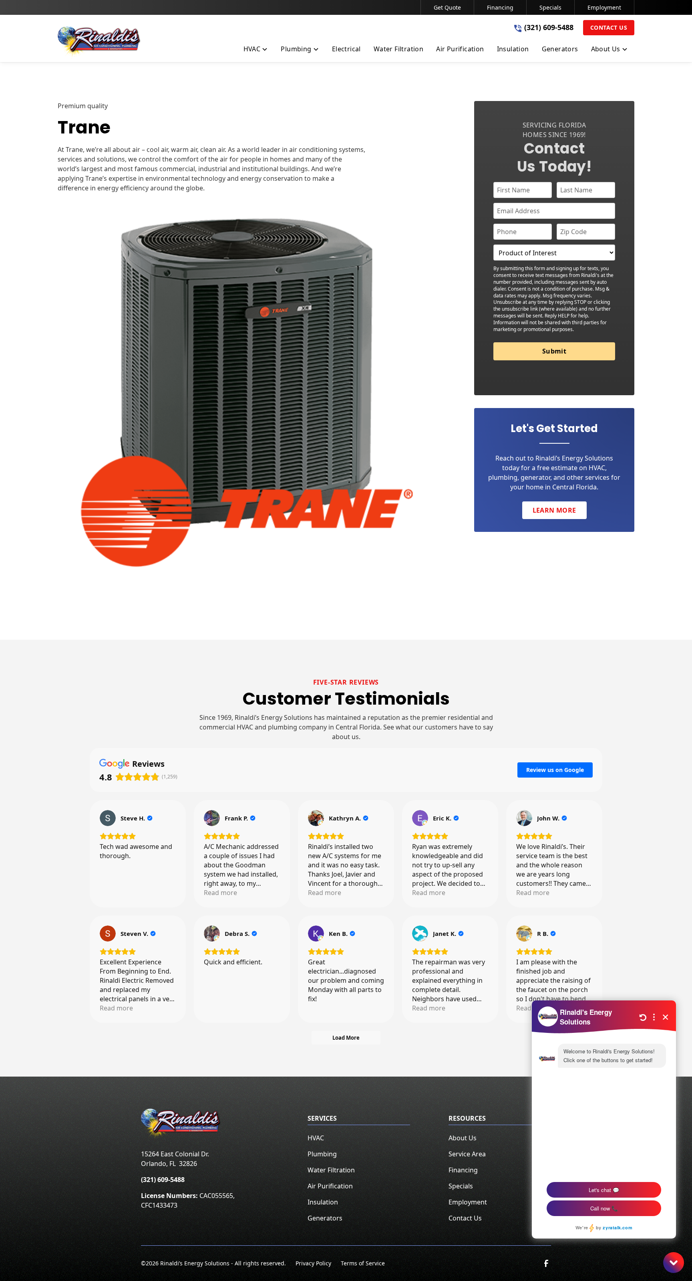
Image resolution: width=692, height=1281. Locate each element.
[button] (256, 50)
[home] (99, 42)
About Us (463, 1138)
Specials (550, 7)
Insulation (323, 1202)
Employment (604, 7)
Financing (500, 7)
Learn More (554, 510)
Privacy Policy (313, 1263)
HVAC (316, 1138)
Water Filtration (331, 1170)
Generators (325, 1218)
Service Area (467, 1154)
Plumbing (322, 1154)
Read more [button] (220, 892)
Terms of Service (363, 1263)
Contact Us (608, 27)
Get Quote (447, 7)
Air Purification (330, 1186)
